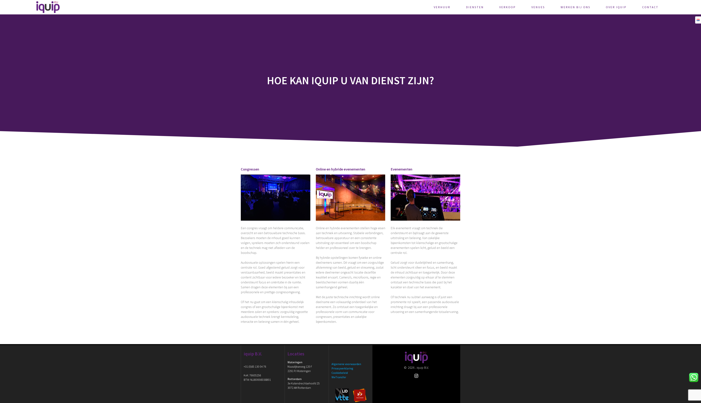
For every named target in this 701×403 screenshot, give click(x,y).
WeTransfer (339, 377)
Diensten (475, 7)
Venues (538, 7)
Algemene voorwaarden (346, 364)
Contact (650, 7)
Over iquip (616, 7)
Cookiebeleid (340, 373)
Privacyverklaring (342, 368)
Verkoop (507, 7)
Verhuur (442, 7)
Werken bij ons (575, 7)
